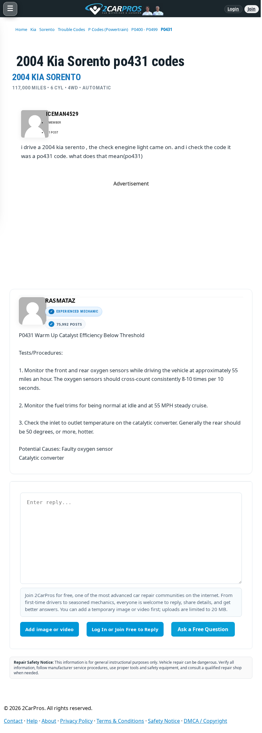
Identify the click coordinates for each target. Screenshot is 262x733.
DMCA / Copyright (205, 720)
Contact (13, 720)
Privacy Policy (76, 720)
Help (32, 720)
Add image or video (49, 629)
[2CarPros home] (120, 9)
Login (233, 9)
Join (252, 9)
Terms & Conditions (120, 720)
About (49, 720)
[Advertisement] (131, 231)
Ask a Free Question (203, 629)
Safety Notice (164, 720)
